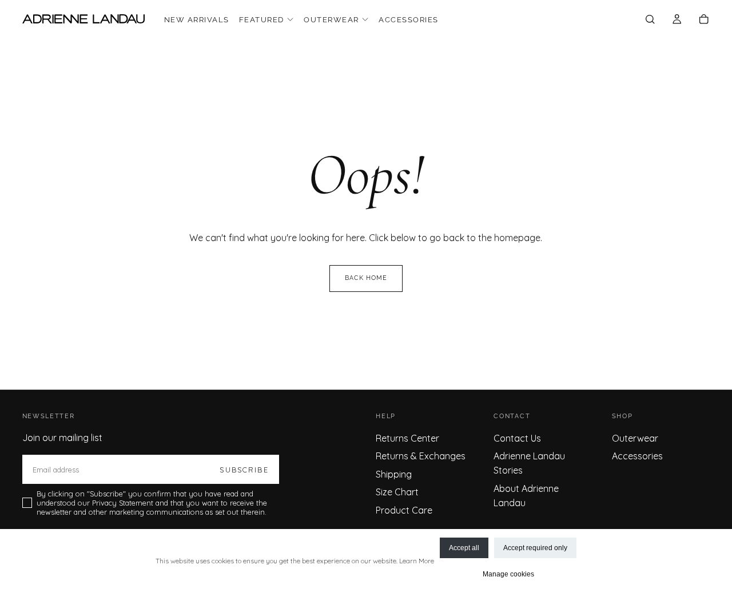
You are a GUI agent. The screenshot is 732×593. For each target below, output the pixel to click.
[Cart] (704, 20)
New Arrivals (196, 19)
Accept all (464, 548)
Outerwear (331, 19)
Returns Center (407, 438)
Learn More (416, 560)
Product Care (404, 510)
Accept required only (535, 548)
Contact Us (517, 438)
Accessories (408, 19)
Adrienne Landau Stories (529, 463)
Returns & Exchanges (421, 456)
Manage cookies (508, 574)
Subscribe (244, 469)
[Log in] (677, 20)
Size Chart (397, 492)
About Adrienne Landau (526, 495)
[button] (650, 20)
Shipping (394, 474)
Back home (366, 278)
